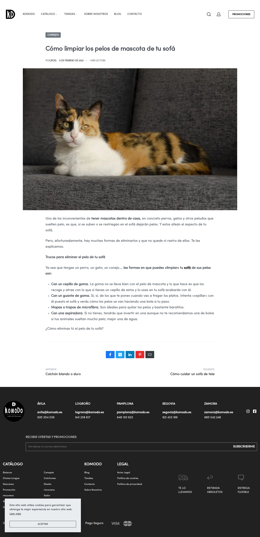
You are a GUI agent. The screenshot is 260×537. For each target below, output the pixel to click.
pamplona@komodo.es (133, 412)
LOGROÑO (82, 403)
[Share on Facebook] (110, 354)
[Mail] (149, 354)
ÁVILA (41, 403)
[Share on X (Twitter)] (120, 354)
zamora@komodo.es (218, 412)
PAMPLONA (125, 403)
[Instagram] (248, 411)
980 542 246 (212, 417)
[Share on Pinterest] (140, 354)
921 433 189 (170, 417)
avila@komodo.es (49, 412)
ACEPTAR (43, 524)
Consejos (53, 35)
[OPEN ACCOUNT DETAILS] (219, 14)
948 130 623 (125, 417)
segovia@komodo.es (176, 412)
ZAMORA (210, 403)
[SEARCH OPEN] (209, 14)
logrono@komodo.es (89, 412)
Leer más (15, 513)
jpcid (53, 61)
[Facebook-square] (255, 411)
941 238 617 (82, 417)
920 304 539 (45, 417)
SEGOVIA (168, 403)
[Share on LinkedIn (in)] (130, 354)
